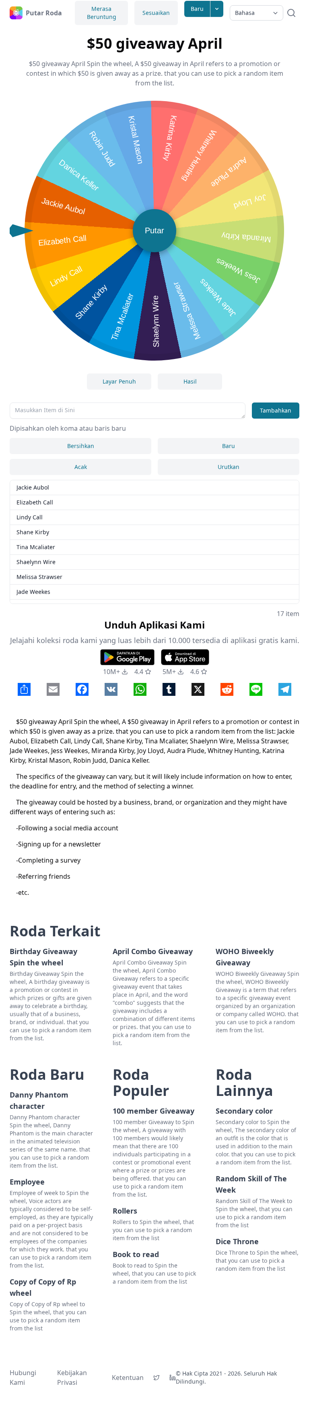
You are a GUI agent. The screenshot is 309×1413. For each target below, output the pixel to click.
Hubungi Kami (23, 1377)
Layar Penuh (119, 381)
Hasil (190, 381)
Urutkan (228, 467)
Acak (80, 467)
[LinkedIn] (172, 1377)
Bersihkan (80, 446)
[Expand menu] (216, 9)
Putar (154, 230)
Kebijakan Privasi (72, 1377)
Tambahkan (275, 410)
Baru (197, 8)
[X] (156, 1377)
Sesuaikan (156, 13)
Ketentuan (128, 1377)
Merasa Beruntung (101, 13)
